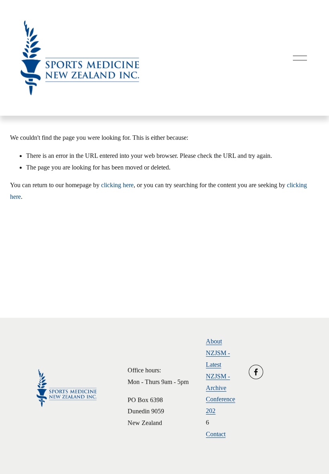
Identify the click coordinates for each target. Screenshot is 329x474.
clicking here (117, 185)
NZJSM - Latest (218, 358)
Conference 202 (220, 405)
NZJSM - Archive (218, 382)
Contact (215, 434)
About (214, 341)
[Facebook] (256, 372)
